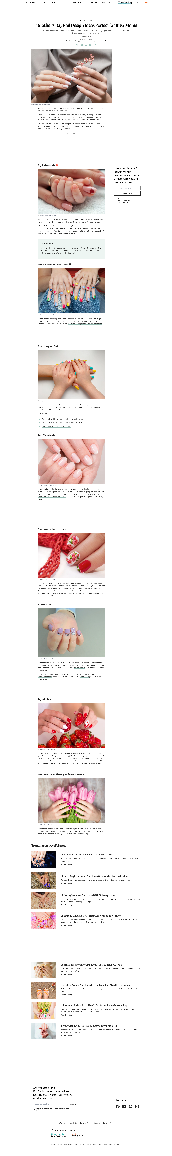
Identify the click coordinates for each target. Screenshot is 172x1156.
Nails (90, 20)
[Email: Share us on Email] (90, 44)
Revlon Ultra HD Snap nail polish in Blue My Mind (62, 423)
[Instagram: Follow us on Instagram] (137, 1106)
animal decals (79, 668)
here (120, 41)
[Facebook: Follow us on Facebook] (118, 1106)
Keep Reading (66, 864)
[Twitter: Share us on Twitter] (82, 44)
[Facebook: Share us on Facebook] (77, 44)
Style (85, 20)
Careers (97, 1123)
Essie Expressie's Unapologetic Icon (71, 591)
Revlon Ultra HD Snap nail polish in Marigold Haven (62, 419)
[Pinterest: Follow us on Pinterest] (130, 1106)
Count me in (127, 193)
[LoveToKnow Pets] (78, 1134)
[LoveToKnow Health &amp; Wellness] (58, 1134)
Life (81, 20)
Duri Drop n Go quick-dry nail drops (56, 426)
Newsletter (73, 1123)
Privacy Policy (102, 1144)
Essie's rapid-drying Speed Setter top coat (68, 593)
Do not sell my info (90, 1144)
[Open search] (138, 2)
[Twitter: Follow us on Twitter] (124, 1106)
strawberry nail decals (57, 763)
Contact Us (107, 1123)
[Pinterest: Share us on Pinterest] (86, 44)
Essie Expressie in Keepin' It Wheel (52, 497)
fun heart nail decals (74, 228)
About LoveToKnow (58, 1123)
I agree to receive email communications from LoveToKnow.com (124, 200)
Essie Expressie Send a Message (77, 758)
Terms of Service (113, 1144)
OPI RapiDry (84, 677)
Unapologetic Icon (74, 761)
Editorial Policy (85, 1123)
